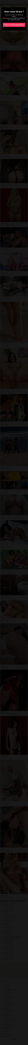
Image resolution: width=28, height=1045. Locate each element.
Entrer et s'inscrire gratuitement (14, 25)
